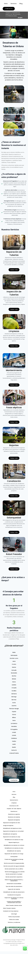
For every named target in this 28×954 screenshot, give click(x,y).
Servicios (14, 3)
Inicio (6, 3)
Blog (21, 3)
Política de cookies (12, 15)
